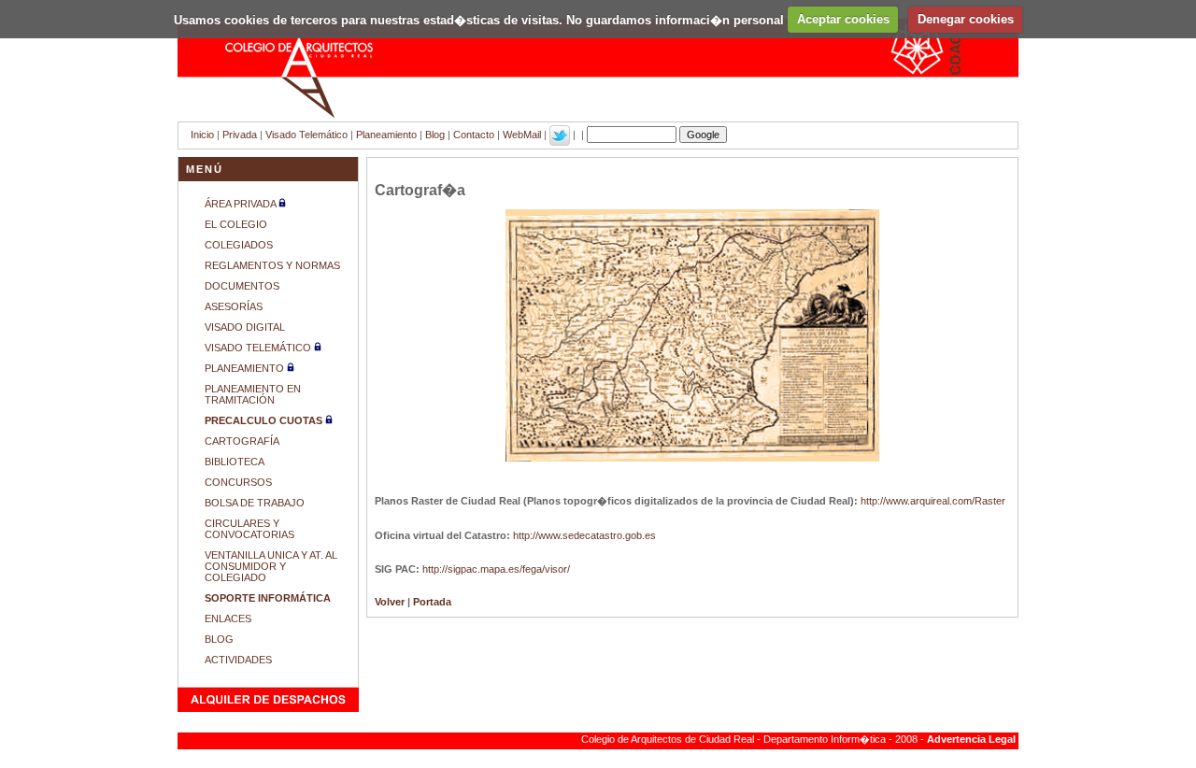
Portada (432, 601)
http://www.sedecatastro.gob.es (584, 535)
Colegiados (239, 244)
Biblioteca (234, 461)
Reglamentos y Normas (272, 265)
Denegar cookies (966, 19)
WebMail (522, 134)
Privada (239, 134)
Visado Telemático (306, 134)
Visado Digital (245, 327)
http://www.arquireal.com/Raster (933, 500)
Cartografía (242, 441)
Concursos (238, 482)
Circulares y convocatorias (249, 529)
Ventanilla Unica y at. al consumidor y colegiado (271, 566)
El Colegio (236, 224)
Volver (390, 601)
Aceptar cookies (843, 19)
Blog (435, 134)
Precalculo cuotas (265, 420)
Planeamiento (386, 134)
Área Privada (240, 203)
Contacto (473, 134)
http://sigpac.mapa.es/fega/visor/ (496, 569)
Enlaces (228, 618)
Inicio (202, 134)
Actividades (238, 659)
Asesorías (234, 306)
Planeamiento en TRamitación (253, 394)
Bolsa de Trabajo (255, 502)
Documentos (242, 286)
